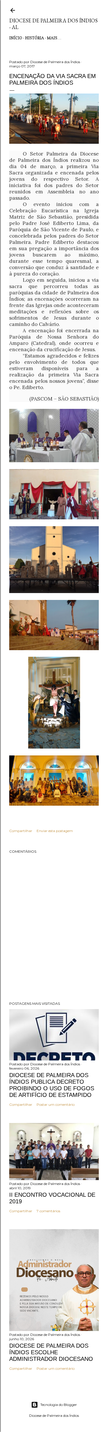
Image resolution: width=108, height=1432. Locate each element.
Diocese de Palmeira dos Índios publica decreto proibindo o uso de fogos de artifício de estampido (51, 1085)
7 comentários (48, 1211)
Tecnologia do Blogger (58, 1404)
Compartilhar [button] (20, 831)
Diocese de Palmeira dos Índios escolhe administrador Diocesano (51, 1352)
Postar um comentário (56, 1104)
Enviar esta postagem (55, 831)
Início (15, 37)
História (34, 37)
